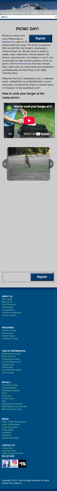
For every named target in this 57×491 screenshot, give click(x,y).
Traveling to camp (10, 385)
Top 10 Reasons (9, 304)
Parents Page (8, 398)
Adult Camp (7, 367)
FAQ (4, 401)
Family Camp (8, 364)
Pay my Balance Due (11, 362)
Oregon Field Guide (10, 438)
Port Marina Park (22, 64)
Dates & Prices (9, 356)
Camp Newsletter (10, 427)
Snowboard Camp (10, 338)
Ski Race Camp (9, 330)
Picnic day (6, 396)
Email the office (9, 451)
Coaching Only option (11, 370)
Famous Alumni (9, 315)
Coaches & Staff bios (11, 312)
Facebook (6, 432)
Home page (7, 299)
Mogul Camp (7, 333)
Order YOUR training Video (14, 422)
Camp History (8, 310)
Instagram (6, 435)
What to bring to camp (12, 409)
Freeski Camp (8, 336)
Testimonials (7, 307)
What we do (7, 302)
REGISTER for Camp (11, 354)
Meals (4, 393)
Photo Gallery (8, 430)
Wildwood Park (8, 42)
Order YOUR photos (11, 424)
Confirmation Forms (11, 359)
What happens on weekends (14, 406)
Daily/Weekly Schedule (12, 404)
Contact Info (7, 448)
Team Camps (8, 372)
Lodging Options (9, 388)
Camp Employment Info (12, 453)
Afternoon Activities (11, 390)
